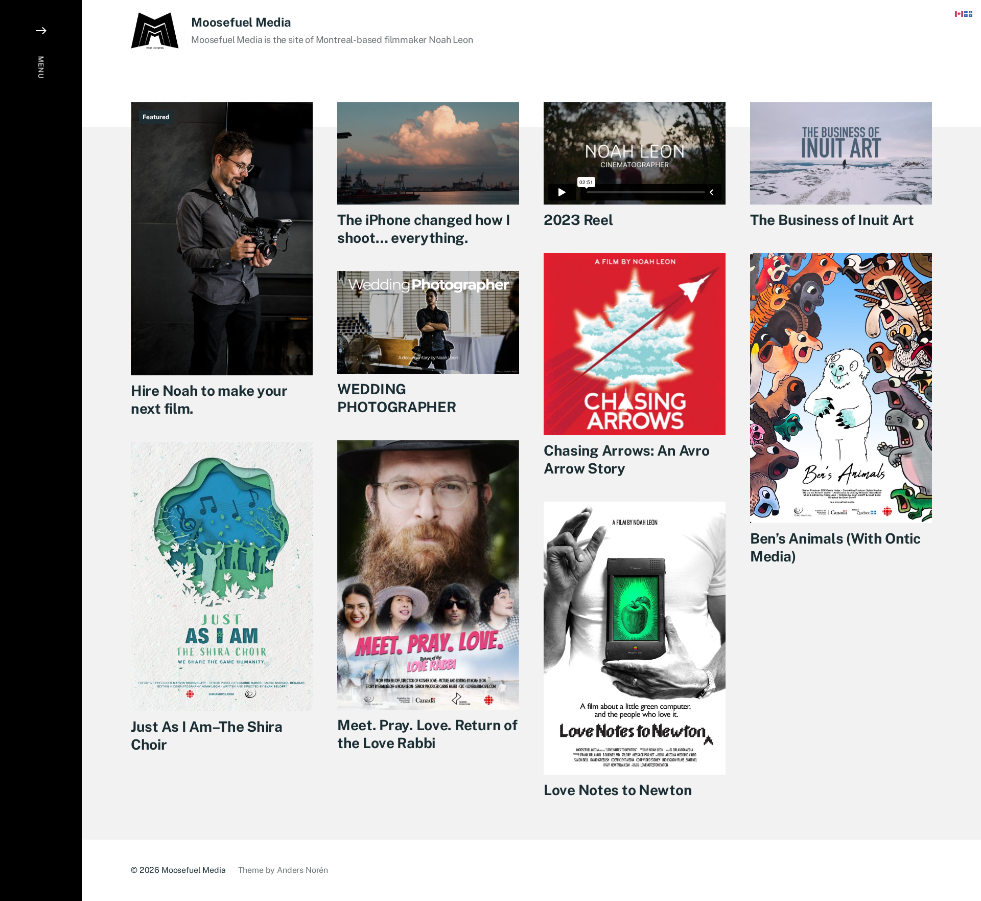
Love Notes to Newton (618, 789)
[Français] (968, 13)
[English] (959, 13)
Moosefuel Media (241, 22)
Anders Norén (302, 870)
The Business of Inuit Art (832, 219)
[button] (41, 450)
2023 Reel (578, 219)
